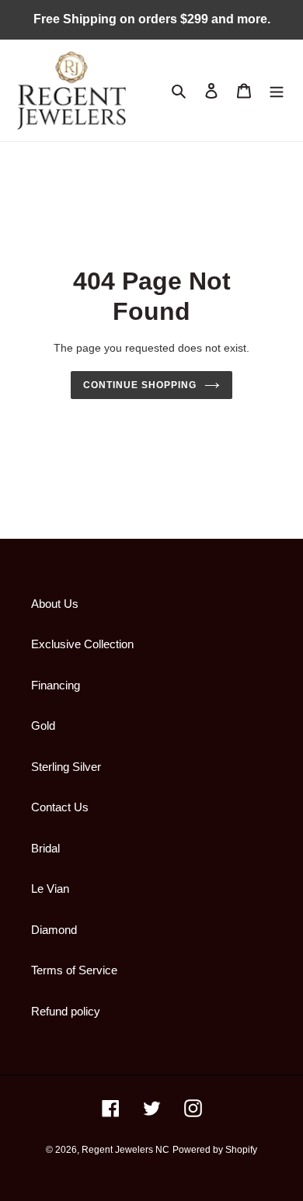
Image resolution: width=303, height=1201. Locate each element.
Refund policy (65, 1011)
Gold (43, 725)
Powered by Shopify (214, 1149)
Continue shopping (140, 385)
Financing (55, 685)
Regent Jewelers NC (125, 1149)
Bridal (45, 848)
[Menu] (276, 90)
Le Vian (50, 888)
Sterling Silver (66, 766)
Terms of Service (74, 970)
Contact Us (60, 807)
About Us (54, 603)
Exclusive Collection (82, 644)
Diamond (54, 929)
